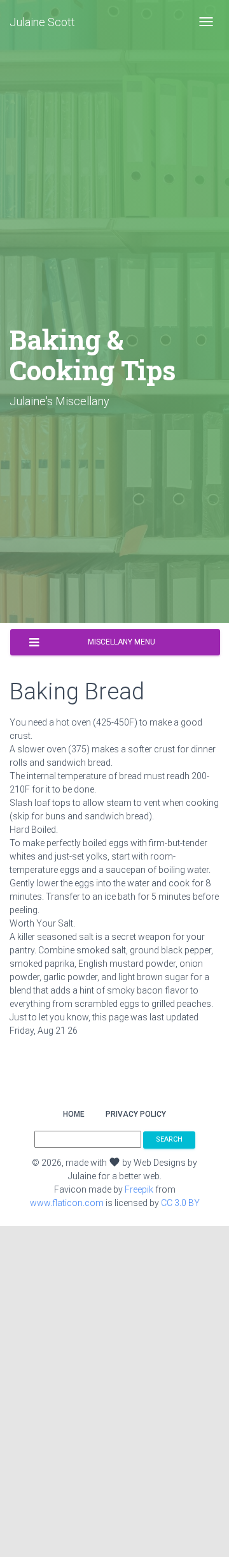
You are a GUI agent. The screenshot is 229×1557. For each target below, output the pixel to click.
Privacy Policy (136, 1114)
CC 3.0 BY (180, 1203)
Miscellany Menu (121, 641)
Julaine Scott (42, 22)
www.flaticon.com (67, 1203)
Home (74, 1114)
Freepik (139, 1189)
